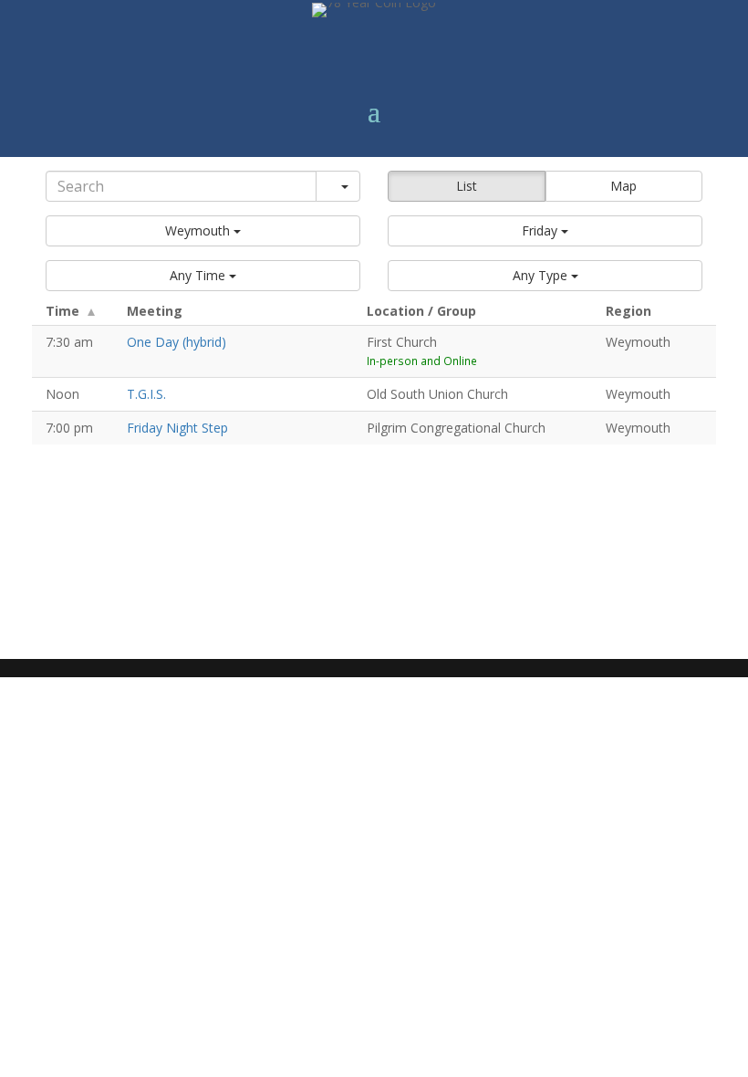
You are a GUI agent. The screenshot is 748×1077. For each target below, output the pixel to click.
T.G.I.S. (146, 394)
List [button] (466, 185)
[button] (203, 230)
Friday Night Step (177, 427)
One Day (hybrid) (176, 341)
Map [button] (623, 185)
